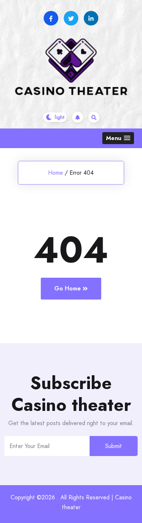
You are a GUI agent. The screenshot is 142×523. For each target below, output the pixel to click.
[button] (118, 138)
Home (55, 173)
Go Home (67, 288)
